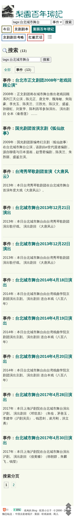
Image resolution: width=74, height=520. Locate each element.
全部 (7, 70)
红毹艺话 (36, 37)
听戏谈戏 (46, 514)
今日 (6, 29)
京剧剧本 (22, 29)
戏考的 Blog (30, 510)
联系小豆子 (45, 510)
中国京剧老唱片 (23, 514)
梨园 (37, 514)
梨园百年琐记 (43, 29)
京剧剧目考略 (13, 37)
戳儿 (55, 514)
